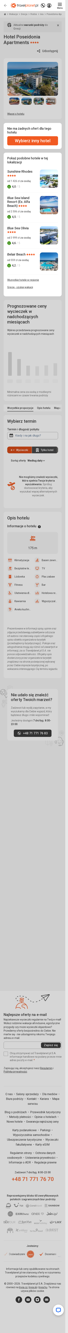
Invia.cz (23, 1287)
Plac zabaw (48, 576)
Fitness (19, 584)
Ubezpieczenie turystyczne (25, 1139)
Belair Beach (16, 254)
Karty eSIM (42, 1144)
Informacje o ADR (20, 1162)
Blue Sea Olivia (18, 228)
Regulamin (46, 1068)
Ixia (42, 14)
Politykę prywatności (15, 1071)
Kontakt (32, 1099)
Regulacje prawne (45, 1162)
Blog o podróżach (16, 1112)
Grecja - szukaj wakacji (20, 287)
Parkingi (45, 1130)
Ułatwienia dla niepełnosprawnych (23, 593)
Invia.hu (43, 1287)
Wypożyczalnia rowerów (50, 601)
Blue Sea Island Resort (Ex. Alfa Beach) (18, 202)
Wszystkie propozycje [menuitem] (20, 408)
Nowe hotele (15, 1121)
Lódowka (20, 576)
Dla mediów (50, 1094)
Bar (44, 584)
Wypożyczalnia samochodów (31, 1135)
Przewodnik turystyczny (45, 1112)
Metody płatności (20, 1117)
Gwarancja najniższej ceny (42, 1121)
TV (43, 568)
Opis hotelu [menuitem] (43, 408)
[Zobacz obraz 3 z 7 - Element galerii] (39, 101)
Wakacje (13, 14)
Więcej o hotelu (15, 113)
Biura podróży (15, 1099)
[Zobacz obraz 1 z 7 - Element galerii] (14, 101)
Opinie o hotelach (45, 1117)
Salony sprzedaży (28, 1094)
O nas (9, 1094)
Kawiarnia (20, 601)
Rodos (34, 14)
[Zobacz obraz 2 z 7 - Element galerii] (26, 101)
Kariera (45, 1099)
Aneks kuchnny (23, 609)
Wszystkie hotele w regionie (23, 279)
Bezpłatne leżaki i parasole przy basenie (23, 568)
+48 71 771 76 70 (33, 1179)
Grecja (24, 14)
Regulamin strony (21, 1153)
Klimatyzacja (22, 560)
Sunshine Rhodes (19, 171)
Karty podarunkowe (24, 1130)
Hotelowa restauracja (50, 593)
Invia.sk (33, 1287)
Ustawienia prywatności (40, 1157)
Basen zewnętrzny (50, 560)
